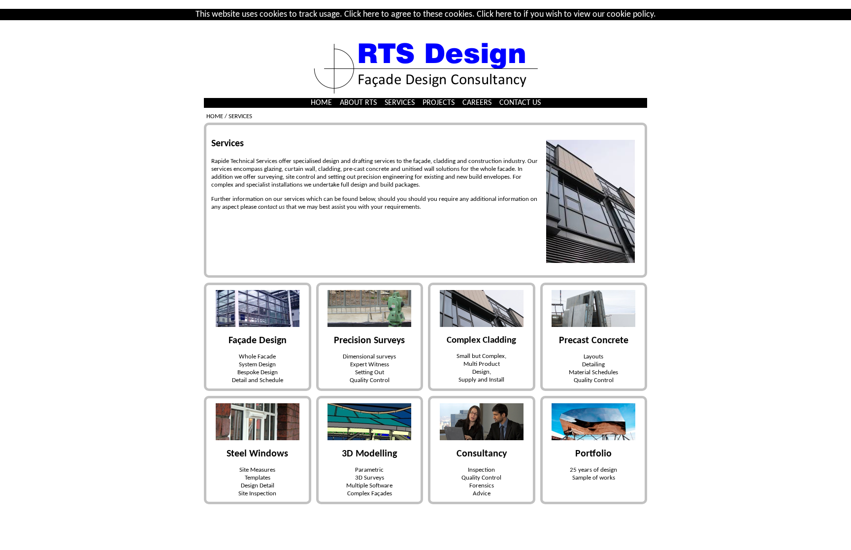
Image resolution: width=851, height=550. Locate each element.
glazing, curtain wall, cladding (302, 169)
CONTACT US (520, 103)
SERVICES (400, 103)
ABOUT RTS (358, 103)
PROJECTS (439, 103)
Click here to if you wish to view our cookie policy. (566, 14)
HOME (321, 103)
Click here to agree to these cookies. (409, 14)
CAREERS (476, 103)
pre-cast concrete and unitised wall (388, 169)
